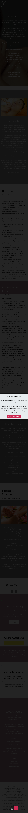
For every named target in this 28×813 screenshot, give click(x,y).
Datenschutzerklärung (19, 410)
